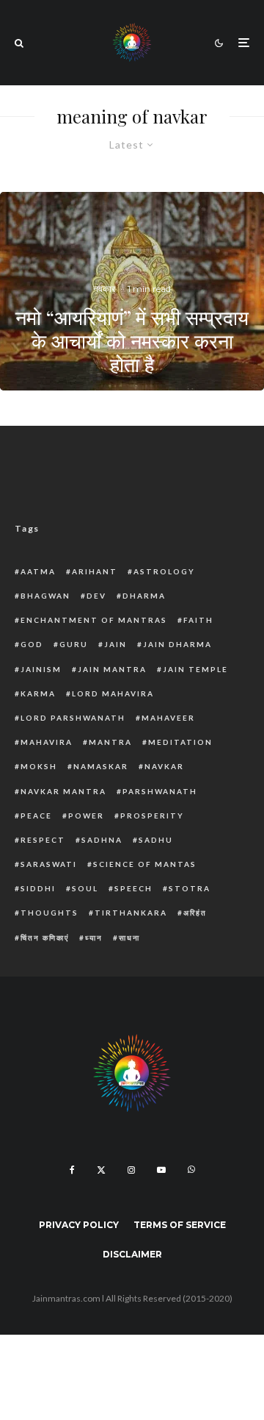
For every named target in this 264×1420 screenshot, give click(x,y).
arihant (94, 571)
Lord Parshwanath (73, 717)
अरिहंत (195, 912)
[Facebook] (72, 1170)
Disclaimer (132, 1254)
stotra (189, 888)
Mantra (110, 742)
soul (85, 888)
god (32, 644)
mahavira (47, 742)
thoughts (49, 912)
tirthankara (131, 912)
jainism (41, 669)
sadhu (156, 839)
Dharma (144, 595)
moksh (39, 766)
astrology (164, 571)
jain (115, 644)
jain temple (195, 669)
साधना (129, 937)
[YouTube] (161, 1170)
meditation (180, 742)
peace (36, 815)
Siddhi (38, 888)
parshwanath (159, 791)
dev (96, 595)
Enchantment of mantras (94, 620)
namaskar (100, 766)
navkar (164, 766)
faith (198, 620)
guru (73, 644)
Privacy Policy (79, 1224)
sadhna (101, 839)
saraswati (49, 864)
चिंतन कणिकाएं (45, 937)
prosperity (152, 815)
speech (133, 888)
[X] (101, 1170)
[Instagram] (131, 1170)
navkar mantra (63, 791)
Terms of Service (179, 1224)
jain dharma (177, 644)
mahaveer (168, 717)
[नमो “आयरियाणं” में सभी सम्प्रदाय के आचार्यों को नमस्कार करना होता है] (132, 291)
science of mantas (145, 864)
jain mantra (112, 669)
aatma (38, 571)
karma (38, 693)
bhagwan (45, 595)
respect (43, 839)
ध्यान (94, 937)
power (86, 815)
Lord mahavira (113, 693)
